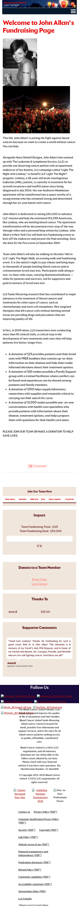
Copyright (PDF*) (48, 830)
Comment (39, 466)
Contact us (24, 811)
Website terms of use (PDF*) (33, 844)
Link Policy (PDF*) (28, 837)
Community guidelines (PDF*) (34, 876)
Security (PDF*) (26, 830)
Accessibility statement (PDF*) (35, 884)
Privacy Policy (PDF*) (45, 811)
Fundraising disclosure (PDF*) (34, 862)
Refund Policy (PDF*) (29, 869)
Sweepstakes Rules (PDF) (32, 891)
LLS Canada (25, 898)
